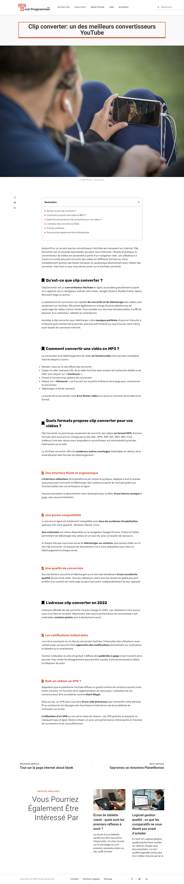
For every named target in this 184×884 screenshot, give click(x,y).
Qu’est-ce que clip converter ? (61, 211)
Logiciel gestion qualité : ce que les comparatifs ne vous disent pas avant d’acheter (147, 824)
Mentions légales (91, 879)
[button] (139, 202)
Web (112, 7)
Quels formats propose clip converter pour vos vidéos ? (74, 219)
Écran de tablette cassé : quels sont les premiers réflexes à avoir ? (108, 822)
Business (124, 7)
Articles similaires (55, 228)
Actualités (64, 7)
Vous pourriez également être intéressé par (68, 232)
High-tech (80, 7)
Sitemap (108, 879)
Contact (75, 879)
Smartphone (98, 7)
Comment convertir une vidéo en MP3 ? (66, 215)
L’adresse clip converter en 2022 (63, 224)
